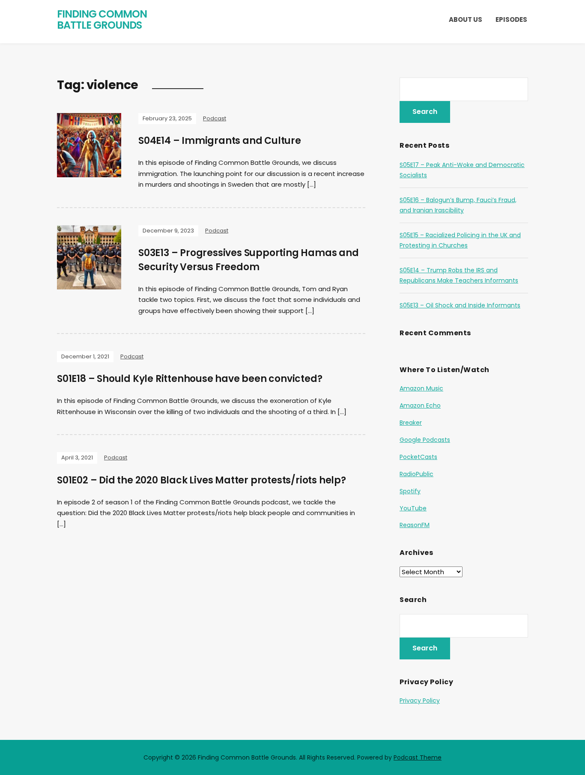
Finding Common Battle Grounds (102, 19)
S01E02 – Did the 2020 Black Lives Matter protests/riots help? (201, 480)
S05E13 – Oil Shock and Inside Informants (460, 305)
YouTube (413, 508)
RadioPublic (416, 474)
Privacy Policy (420, 700)
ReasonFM (415, 525)
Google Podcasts (425, 439)
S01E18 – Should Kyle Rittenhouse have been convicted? (189, 378)
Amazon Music (421, 388)
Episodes (511, 19)
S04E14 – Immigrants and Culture (219, 140)
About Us (465, 19)
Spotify (410, 491)
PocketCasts (418, 457)
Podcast (214, 118)
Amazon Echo (420, 405)
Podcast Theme (418, 757)
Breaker (411, 422)
